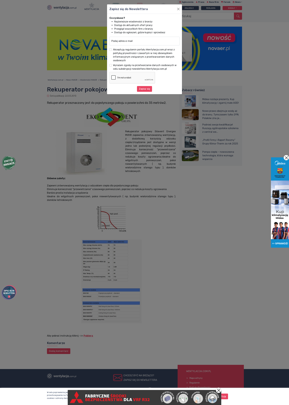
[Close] (178, 9)
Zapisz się (144, 88)
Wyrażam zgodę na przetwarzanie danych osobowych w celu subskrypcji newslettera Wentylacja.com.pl (145, 67)
